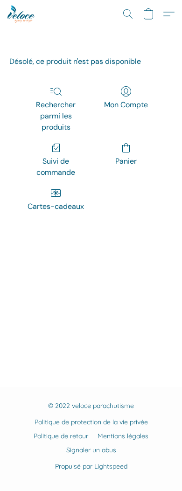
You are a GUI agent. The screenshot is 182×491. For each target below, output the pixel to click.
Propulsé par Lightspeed (91, 466)
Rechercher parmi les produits (56, 116)
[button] (21, 14)
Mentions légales (123, 436)
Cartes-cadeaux (56, 206)
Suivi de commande (55, 166)
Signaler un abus (91, 450)
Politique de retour (61, 436)
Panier (126, 161)
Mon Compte (126, 105)
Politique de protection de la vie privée (91, 422)
